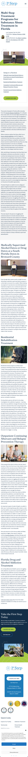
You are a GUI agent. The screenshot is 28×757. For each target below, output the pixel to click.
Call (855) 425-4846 (11, 98)
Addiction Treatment (20, 721)
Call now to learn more (6, 599)
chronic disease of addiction (13, 113)
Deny (14, 748)
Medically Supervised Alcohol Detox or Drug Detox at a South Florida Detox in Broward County (13, 77)
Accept (14, 744)
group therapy (10, 535)
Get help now (6, 634)
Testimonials (4, 725)
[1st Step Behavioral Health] (9, 3)
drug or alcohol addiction (7, 136)
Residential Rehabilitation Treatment (12, 82)
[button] (26, 730)
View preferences (14, 752)
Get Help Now (14, 682)
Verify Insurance (5, 728)
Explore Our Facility (6, 721)
